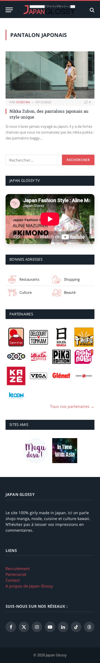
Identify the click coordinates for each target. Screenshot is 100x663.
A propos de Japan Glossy (29, 586)
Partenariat (16, 574)
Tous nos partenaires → (72, 406)
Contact (13, 580)
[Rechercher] (91, 10)
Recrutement (18, 568)
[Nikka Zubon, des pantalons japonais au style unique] (50, 75)
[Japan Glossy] (50, 10)
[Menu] (9, 10)
